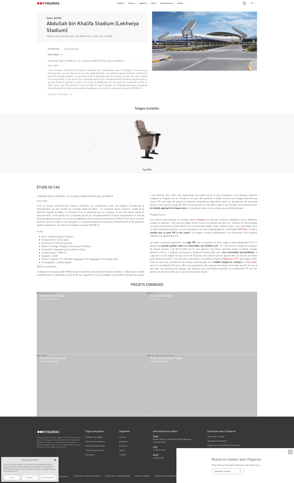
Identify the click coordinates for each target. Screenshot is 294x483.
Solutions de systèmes (95, 441)
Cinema (122, 437)
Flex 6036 (251, 262)
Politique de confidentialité (166, 476)
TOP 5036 (242, 229)
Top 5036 (147, 169)
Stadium (201, 219)
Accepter (12, 477)
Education (123, 441)
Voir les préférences (47, 477)
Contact (180, 3)
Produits (120, 3)
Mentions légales (142, 476)
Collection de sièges (94, 437)
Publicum (123, 446)
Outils (153, 3)
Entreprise (89, 454)
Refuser (30, 477)
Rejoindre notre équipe (217, 441)
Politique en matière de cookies (87, 476)
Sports (122, 450)
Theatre (122, 454)
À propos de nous (166, 3)
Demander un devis (215, 436)
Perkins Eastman (71, 49)
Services (131, 3)
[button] (55, 460)
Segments (143, 3)
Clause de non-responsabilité (117, 476)
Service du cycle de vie (94, 450)
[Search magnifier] (244, 3)
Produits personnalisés (95, 446)
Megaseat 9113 (231, 258)
